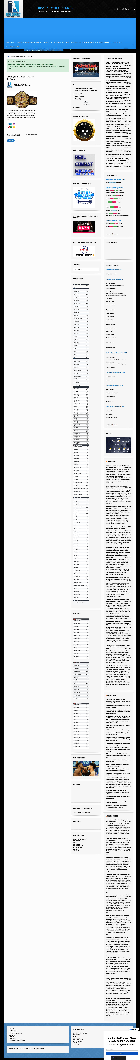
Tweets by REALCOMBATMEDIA (81, 856)
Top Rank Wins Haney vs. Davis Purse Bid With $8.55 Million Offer (118, 939)
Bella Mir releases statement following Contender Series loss (116, 845)
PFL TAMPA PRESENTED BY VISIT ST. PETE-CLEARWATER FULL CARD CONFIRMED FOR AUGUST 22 (115, 208)
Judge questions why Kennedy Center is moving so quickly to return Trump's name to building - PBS (118, 667)
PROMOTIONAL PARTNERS (80, 883)
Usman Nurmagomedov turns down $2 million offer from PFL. (118, 770)
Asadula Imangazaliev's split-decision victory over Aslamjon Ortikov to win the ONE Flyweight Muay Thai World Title (118, 782)
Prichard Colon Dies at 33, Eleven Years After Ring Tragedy (117, 194)
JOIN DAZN (76, 894)
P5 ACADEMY (76, 888)
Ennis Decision (78, 138)
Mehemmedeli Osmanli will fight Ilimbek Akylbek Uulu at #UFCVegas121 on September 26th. (118, 799)
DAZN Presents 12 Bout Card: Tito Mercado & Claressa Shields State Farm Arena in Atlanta (118, 189)
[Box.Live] (112, 277)
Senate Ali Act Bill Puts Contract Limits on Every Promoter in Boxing (118, 1002)
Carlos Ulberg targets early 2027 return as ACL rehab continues (118, 841)
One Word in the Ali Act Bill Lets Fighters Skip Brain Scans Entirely (117, 864)
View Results (86, 148)
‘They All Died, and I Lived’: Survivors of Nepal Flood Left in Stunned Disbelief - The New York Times (118, 690)
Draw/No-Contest (79, 140)
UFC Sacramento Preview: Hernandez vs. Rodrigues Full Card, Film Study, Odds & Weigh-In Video (118, 126)
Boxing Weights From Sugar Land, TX (115, 185)
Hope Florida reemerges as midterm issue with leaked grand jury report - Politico (118, 710)
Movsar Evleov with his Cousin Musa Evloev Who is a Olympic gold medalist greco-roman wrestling (118, 793)
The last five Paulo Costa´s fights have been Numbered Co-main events (117, 809)
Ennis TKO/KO (78, 137)
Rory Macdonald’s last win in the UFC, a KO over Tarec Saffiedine (118, 804)
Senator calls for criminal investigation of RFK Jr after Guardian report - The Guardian (118, 571)
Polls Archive (76, 151)
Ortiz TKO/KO (78, 142)
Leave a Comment (32, 178)
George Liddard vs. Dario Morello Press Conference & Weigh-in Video (116, 158)
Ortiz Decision (78, 143)
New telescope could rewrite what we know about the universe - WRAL (117, 644)
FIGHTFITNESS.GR (78, 889)
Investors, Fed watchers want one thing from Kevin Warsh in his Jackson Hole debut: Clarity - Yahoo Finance (118, 623)
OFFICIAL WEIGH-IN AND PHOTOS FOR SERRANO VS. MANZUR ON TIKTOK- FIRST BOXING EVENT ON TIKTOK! (117, 163)
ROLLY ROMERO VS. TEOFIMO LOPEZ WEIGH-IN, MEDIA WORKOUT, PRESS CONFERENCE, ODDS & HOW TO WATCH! (117, 141)
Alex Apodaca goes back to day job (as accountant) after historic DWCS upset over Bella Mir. (117, 836)
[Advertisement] (70, 29)
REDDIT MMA (111, 739)
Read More (10, 184)
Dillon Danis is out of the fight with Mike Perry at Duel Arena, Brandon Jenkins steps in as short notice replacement (118, 755)
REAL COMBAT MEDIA (55, 7)
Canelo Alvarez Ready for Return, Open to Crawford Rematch (117, 883)
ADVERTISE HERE (77, 891)
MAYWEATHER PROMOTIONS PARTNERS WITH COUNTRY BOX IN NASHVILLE (118, 199)
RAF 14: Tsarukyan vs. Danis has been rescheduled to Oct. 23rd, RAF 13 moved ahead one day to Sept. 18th (118, 745)
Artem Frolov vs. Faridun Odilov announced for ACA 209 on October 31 (118, 750)
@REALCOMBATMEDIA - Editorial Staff (22, 129)
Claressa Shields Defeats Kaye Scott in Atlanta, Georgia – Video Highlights (118, 169)
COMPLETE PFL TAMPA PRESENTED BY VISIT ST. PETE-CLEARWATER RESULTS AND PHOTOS (118, 107)
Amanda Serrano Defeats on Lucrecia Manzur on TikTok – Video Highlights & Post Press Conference (118, 132)
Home (8, 100)
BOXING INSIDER (112, 860)
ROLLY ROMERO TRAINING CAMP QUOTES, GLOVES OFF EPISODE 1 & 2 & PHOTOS (117, 203)
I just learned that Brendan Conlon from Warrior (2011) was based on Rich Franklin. (118, 818)
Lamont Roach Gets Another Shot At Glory (117, 901)
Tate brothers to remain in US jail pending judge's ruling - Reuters (116, 530)
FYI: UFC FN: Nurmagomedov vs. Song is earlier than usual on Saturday (118, 788)
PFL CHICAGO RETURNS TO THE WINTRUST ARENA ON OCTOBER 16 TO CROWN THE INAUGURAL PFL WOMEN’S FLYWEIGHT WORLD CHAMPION (118, 148)
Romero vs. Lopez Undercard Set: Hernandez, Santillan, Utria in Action (118, 960)
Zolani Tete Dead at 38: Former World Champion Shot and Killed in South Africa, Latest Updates (118, 120)
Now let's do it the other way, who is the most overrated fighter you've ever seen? (117, 813)
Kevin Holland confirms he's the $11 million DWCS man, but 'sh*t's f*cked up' (117, 850)
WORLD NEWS (111, 505)
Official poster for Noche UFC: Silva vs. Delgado (118, 773)
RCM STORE (76, 884)
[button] (14, 71)
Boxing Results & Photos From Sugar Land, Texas (117, 154)
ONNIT (75, 886)
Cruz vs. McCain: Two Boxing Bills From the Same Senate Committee (117, 982)
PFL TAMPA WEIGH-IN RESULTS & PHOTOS (117, 136)
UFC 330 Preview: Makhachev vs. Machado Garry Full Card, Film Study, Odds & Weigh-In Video (117, 180)
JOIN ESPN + (76, 893)
